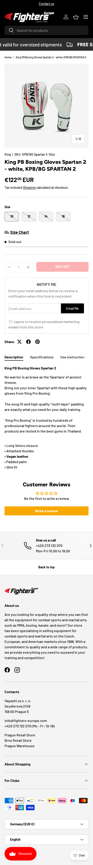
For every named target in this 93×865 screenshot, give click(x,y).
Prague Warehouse (20, 746)
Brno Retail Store (18, 740)
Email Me (72, 308)
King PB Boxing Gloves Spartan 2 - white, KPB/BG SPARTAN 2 (51, 57)
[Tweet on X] (19, 341)
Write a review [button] (46, 511)
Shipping (29, 187)
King (8, 154)
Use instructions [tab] (73, 357)
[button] (76, 17)
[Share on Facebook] (28, 341)
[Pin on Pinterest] (37, 341)
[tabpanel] (46, 417)
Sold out (62, 267)
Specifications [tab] (41, 357)
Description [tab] (14, 357)
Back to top (46, 567)
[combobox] (46, 30)
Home (8, 57)
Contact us (46, 4)
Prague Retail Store (20, 735)
